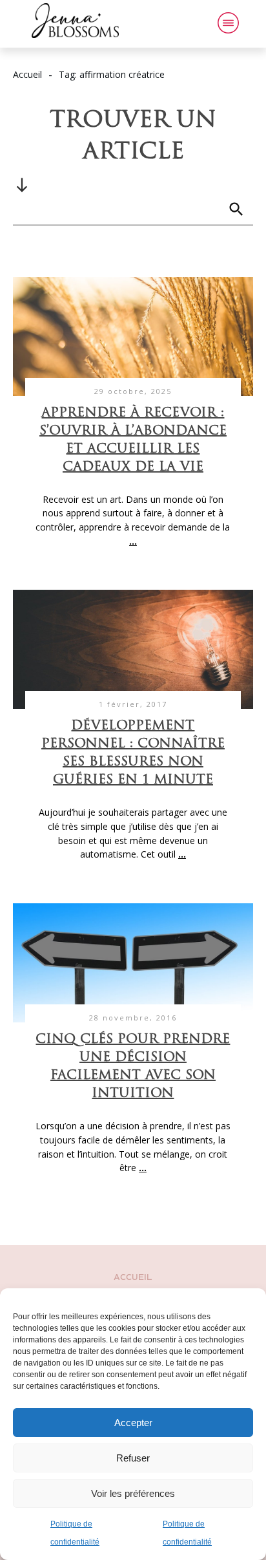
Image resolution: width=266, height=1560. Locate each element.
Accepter (133, 1422)
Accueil (133, 1278)
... (133, 541)
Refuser (133, 1457)
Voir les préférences (133, 1493)
